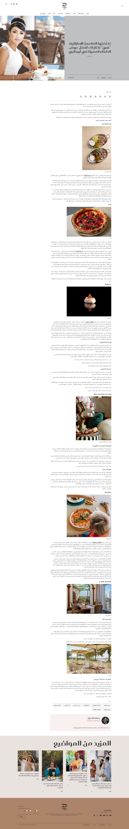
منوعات (25, 810)
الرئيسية (109, 77)
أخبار (54, 13)
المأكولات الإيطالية (97, 542)
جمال (74, 13)
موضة (87, 13)
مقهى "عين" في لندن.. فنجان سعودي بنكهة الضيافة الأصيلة (28, 774)
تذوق (98, 77)
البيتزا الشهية (79, 251)
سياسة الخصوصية (86, 824)
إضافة (21, 816)
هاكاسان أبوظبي (89, 322)
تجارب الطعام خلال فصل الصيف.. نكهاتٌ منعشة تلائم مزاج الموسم (53, 785)
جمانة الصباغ (89, 56)
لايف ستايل (60, 13)
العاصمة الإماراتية (96, 705)
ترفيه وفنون (67, 13)
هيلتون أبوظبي (107, 709)
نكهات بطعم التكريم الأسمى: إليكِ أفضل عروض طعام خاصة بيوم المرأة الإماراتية (101, 785)
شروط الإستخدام (102, 824)
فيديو (49, 13)
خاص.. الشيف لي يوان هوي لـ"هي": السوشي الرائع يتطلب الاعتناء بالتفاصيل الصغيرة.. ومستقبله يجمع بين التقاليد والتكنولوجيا (77, 777)
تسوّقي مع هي (43, 13)
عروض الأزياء (81, 13)
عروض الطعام (107, 705)
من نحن (94, 824)
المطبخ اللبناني (86, 705)
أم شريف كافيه (87, 175)
